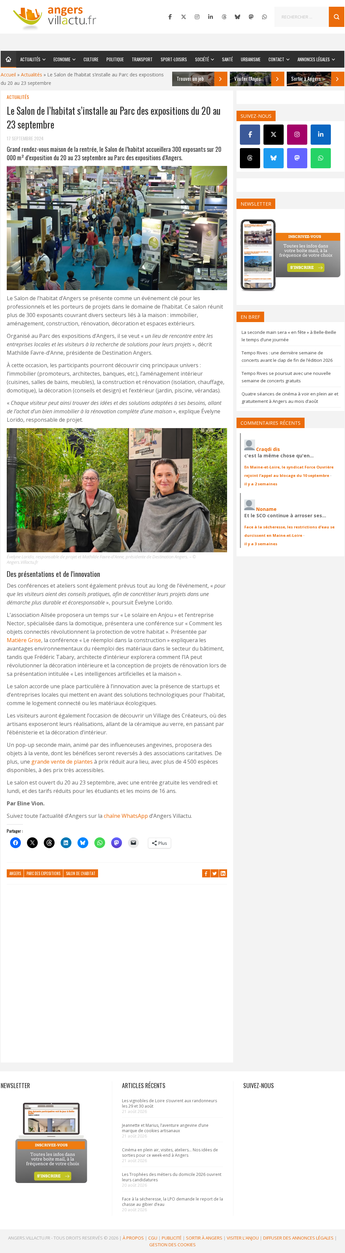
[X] (183, 16)
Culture (91, 59)
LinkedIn (223, 873)
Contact (276, 59)
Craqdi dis (268, 449)
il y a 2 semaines (260, 483)
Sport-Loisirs (174, 59)
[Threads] (224, 16)
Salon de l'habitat (80, 873)
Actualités (30, 59)
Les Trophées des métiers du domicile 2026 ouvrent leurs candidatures (171, 1177)
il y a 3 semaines (260, 543)
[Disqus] (117, 977)
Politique (115, 59)
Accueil (8, 74)
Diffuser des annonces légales (298, 1238)
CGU (152, 1238)
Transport (142, 59)
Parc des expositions (43, 873)
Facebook (206, 873)
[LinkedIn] (210, 16)
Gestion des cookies (172, 1245)
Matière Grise (24, 640)
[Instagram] (197, 16)
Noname (266, 509)
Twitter (215, 873)
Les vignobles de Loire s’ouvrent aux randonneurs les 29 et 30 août (169, 1103)
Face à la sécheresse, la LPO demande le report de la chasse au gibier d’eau (172, 1201)
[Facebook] (170, 16)
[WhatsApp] (264, 16)
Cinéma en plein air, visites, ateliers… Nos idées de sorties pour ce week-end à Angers (170, 1152)
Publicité (172, 1238)
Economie (62, 59)
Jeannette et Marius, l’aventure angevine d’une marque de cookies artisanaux (165, 1128)
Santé (227, 59)
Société (202, 59)
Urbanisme (250, 59)
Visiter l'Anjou (243, 1238)
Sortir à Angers (204, 1238)
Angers (15, 873)
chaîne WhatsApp (126, 816)
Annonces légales (313, 59)
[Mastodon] (251, 16)
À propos (133, 1238)
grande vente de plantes (62, 761)
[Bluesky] (237, 16)
